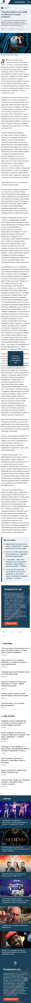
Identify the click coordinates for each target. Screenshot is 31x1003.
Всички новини (20, 2)
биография (20, 632)
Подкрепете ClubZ (11, 999)
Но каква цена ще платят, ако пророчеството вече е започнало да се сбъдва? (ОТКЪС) (15, 849)
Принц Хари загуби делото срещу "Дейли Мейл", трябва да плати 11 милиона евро (17, 546)
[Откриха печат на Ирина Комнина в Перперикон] (15, 915)
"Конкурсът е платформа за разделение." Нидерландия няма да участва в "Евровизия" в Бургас (15, 822)
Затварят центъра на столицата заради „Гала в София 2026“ (13, 875)
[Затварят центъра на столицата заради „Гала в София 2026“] (15, 863)
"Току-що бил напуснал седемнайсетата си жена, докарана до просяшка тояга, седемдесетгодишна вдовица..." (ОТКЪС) (16, 574)
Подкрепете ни (11, 623)
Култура (5, 8)
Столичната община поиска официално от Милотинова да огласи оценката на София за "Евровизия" (15, 900)
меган (11, 632)
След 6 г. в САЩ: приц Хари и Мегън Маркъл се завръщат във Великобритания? (17, 554)
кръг (4, 635)
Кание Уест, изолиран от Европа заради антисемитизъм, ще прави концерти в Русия (14, 952)
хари (4, 632)
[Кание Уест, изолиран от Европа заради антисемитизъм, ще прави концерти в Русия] (15, 939)
